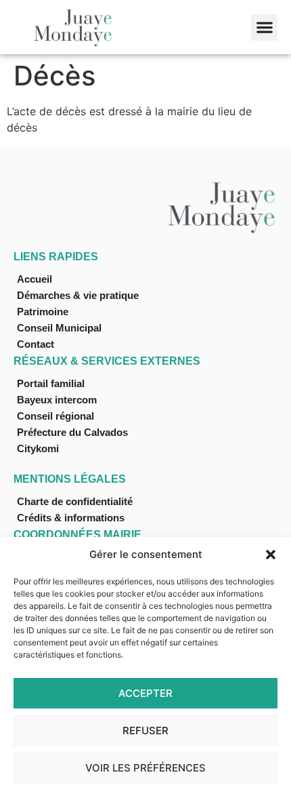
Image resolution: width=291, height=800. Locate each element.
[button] (270, 554)
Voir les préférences (145, 767)
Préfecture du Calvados (72, 432)
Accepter (145, 693)
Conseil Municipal (59, 328)
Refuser (145, 730)
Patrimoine (42, 311)
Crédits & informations (71, 517)
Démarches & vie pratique (78, 295)
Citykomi (38, 448)
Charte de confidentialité (75, 501)
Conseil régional (55, 416)
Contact (35, 344)
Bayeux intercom (57, 399)
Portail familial (51, 383)
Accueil (34, 279)
